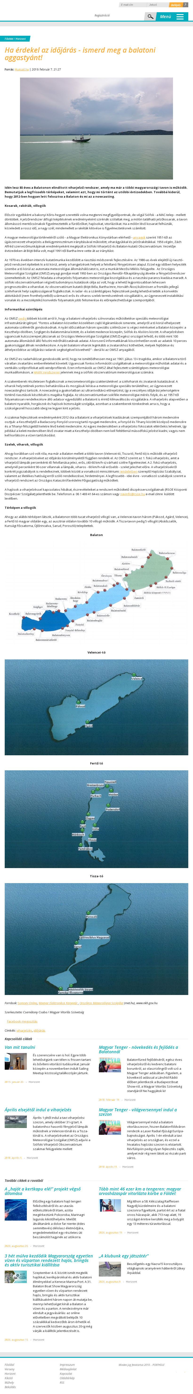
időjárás (39, 1030)
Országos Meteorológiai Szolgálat (101, 1003)
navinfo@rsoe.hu (132, 494)
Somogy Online (27, 1003)
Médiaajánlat (68, 1369)
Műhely (9, 1383)
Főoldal (9, 38)
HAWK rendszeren (47, 372)
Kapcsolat (66, 1374)
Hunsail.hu (22, 69)
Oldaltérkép (67, 1378)
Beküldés (10, 1387)
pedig (22, 318)
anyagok (139, 237)
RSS (62, 1383)
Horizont (21, 38)
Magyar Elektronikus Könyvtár (58, 1003)
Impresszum (67, 1365)
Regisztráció (102, 15)
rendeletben (128, 471)
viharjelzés (24, 1030)
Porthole (36, 10)
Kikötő (9, 1378)
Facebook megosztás (22, 1021)
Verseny (10, 1369)
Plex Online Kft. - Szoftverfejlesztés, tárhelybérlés (176, 1369)
